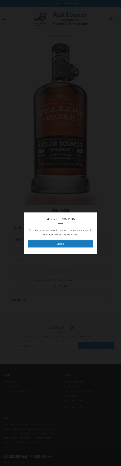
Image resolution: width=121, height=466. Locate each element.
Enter (60, 244)
